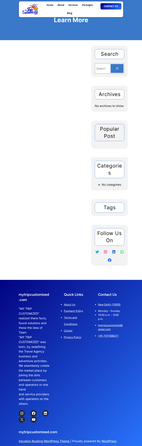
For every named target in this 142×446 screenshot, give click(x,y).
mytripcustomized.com (38, 432)
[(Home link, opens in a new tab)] (30, 9)
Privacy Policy (72, 337)
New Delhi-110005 (109, 304)
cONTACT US (111, 6)
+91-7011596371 (108, 335)
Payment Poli (72, 311)
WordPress (109, 441)
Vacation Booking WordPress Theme (44, 441)
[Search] (117, 68)
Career (68, 330)
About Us (69, 304)
